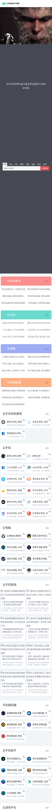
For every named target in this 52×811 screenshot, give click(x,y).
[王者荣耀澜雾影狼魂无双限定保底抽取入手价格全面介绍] (13, 626)
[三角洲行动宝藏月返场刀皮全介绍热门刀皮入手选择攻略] (39, 598)
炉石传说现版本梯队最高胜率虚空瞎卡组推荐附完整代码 (12, 686)
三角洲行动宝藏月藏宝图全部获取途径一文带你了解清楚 (38, 632)
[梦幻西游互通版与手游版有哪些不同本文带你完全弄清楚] (13, 653)
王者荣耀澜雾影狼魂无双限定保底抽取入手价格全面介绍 (12, 632)
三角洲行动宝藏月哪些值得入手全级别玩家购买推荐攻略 (12, 604)
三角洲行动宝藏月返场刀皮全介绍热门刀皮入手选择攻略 (38, 604)
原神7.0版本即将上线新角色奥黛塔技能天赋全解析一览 (39, 657)
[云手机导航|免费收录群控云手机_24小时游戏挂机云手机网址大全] (11, 3)
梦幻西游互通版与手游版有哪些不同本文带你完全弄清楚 (12, 659)
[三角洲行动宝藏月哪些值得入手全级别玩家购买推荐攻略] (13, 598)
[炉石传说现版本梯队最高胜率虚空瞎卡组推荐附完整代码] (13, 680)
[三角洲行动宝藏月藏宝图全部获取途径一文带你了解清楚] (39, 626)
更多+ (47, 281)
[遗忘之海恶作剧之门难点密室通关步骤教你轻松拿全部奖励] (39, 680)
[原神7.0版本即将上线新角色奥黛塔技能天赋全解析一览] (39, 653)
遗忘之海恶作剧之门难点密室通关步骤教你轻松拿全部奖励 (38, 686)
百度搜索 (45, 168)
